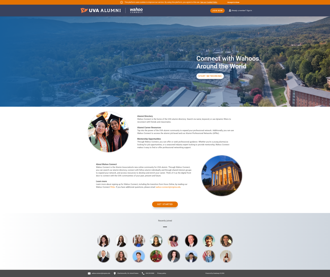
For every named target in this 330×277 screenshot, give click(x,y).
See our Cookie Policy (209, 2)
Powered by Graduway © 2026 (214, 273)
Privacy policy (161, 273)
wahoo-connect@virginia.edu (168, 187)
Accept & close (233, 2)
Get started (165, 204)
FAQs (112, 187)
